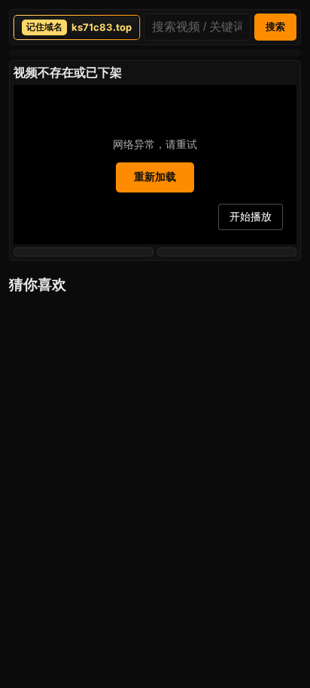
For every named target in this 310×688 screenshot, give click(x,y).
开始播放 (250, 217)
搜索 (275, 26)
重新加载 (155, 177)
